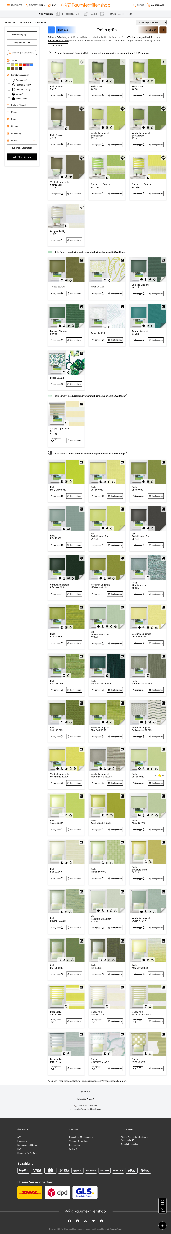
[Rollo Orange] (20, 64)
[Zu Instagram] (77, 1221)
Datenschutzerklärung (27, 1145)
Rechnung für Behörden (27, 1153)
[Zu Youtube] (85, 1221)
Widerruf (73, 1149)
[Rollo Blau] (31, 64)
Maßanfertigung (19, 34)
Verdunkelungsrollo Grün (140, 37)
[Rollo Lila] (27, 64)
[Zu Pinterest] (101, 1221)
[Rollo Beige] (12, 64)
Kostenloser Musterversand (81, 1137)
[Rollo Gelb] (16, 64)
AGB (19, 1137)
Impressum (22, 1141)
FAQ (19, 1149)
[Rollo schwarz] (20, 68)
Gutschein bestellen (129, 1144)
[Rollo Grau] (16, 68)
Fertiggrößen (19, 42)
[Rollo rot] (24, 64)
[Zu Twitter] (93, 1221)
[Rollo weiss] (8, 64)
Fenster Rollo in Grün (58, 40)
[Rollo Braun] (12, 68)
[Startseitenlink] (85, 5)
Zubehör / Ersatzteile (22, 147)
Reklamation (74, 1145)
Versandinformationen (79, 1141)
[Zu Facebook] (69, 1221)
